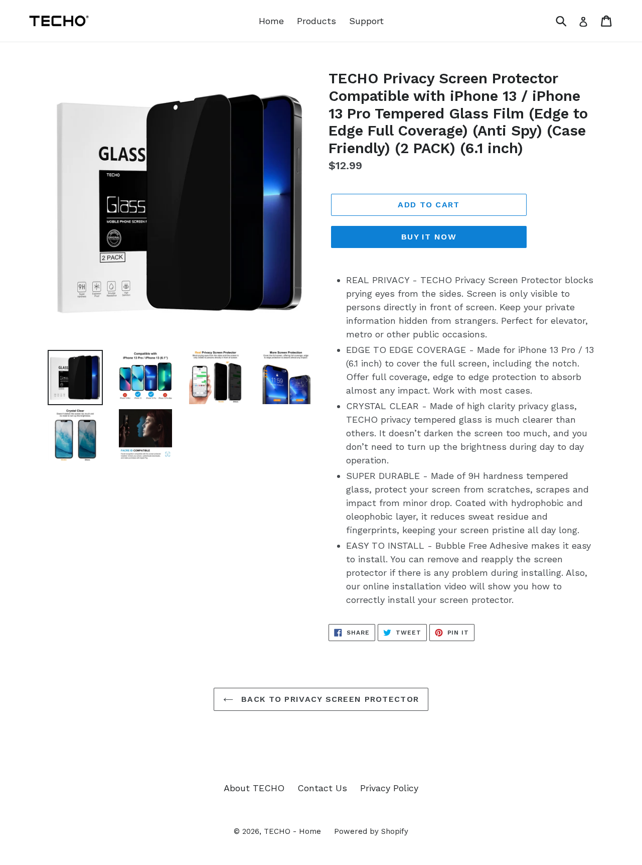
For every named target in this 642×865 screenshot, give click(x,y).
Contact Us (322, 788)
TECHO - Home (292, 831)
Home (271, 21)
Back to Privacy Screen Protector (328, 699)
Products (316, 21)
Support (366, 21)
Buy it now (428, 236)
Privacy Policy (389, 788)
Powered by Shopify (371, 831)
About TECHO (254, 788)
